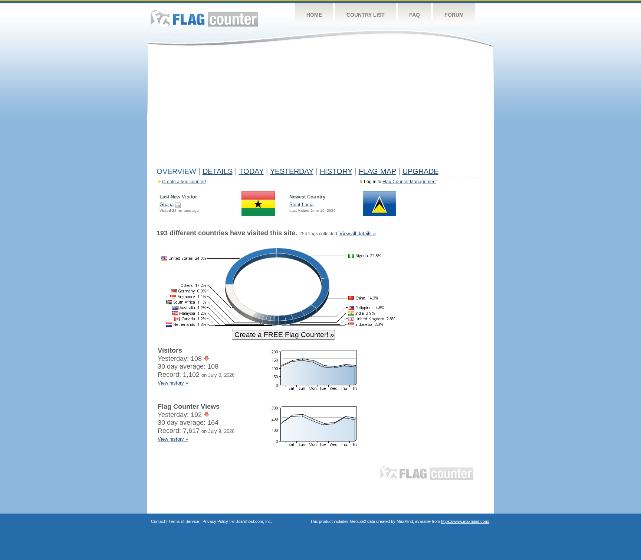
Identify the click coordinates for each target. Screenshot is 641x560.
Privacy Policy (215, 521)
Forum (454, 15)
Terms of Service (183, 521)
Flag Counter (204, 18)
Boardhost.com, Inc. (254, 521)
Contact (158, 521)
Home (314, 15)
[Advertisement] (321, 108)
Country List (365, 15)
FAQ (414, 15)
